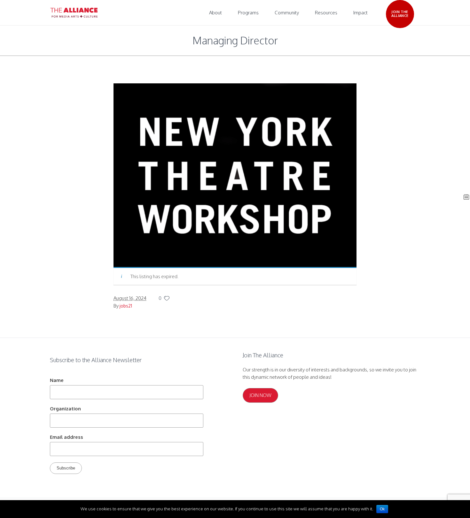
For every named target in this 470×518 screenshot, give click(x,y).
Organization (65, 409)
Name (57, 380)
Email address (66, 437)
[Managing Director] (235, 175)
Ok (382, 509)
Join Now (260, 395)
